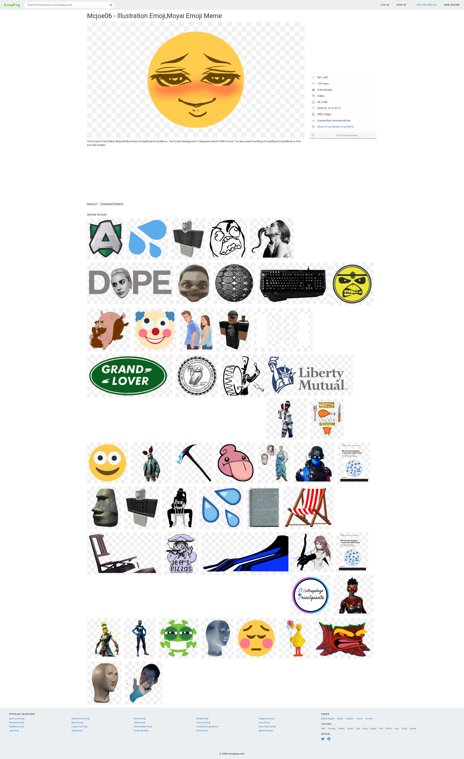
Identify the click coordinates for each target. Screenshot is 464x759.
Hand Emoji (202, 730)
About (340, 718)
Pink (381, 728)
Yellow (341, 728)
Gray (396, 728)
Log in (385, 5)
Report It (92, 203)
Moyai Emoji (324, 126)
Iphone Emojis (266, 730)
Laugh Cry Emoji (79, 726)
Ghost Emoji (202, 718)
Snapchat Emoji (266, 718)
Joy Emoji (14, 730)
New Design (451, 5)
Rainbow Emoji (16, 726)
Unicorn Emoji (203, 722)
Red (323, 728)
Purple (373, 728)
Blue (365, 728)
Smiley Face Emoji (80, 718)
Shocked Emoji (16, 722)
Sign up (401, 5)
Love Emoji (264, 722)
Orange (331, 728)
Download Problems (111, 203)
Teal (358, 728)
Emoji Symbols (141, 730)
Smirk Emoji (140, 718)
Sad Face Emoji (16, 718)
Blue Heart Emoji (267, 726)
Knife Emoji (139, 722)
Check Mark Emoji (143, 726)
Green (350, 728)
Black (404, 728)
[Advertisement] (195, 174)
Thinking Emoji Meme (207, 726)
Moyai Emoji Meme (343, 126)
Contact (350, 718)
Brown (413, 728)
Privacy (369, 718)
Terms (359, 718)
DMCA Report (327, 718)
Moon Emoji (77, 722)
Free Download (348, 135)
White (389, 728)
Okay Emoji (77, 730)
